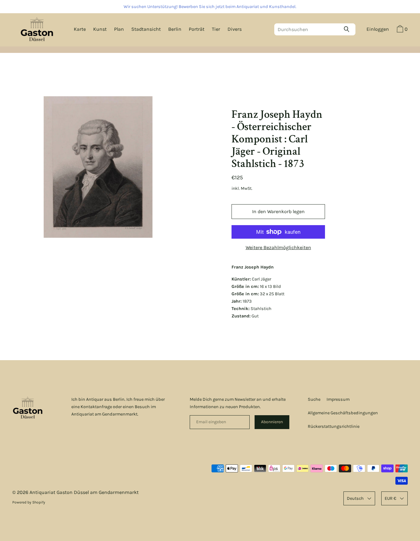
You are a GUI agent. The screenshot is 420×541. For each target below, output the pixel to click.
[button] (401, 29)
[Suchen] (348, 29)
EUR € (390, 498)
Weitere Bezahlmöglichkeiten (278, 247)
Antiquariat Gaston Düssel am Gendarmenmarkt (84, 492)
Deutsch (355, 498)
